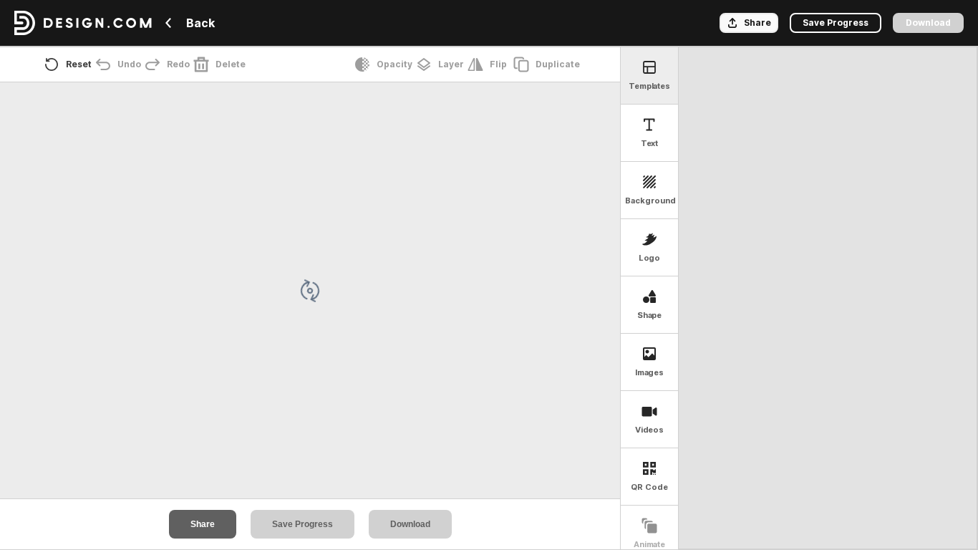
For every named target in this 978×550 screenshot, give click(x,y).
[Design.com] (83, 23)
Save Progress (302, 524)
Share (202, 524)
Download (410, 524)
